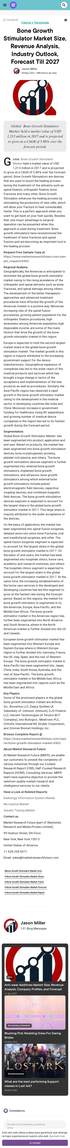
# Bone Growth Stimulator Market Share (24, 876)
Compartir (12, 19)
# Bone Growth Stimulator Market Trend (24, 882)
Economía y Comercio (19, 1025)
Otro (10, 977)
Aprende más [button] (57, 1136)
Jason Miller (29, 69)
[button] (64, 5)
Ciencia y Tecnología (35, 22)
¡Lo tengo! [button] (35, 1142)
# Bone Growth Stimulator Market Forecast (26, 887)
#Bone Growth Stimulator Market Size (23, 871)
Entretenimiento (16, 1074)
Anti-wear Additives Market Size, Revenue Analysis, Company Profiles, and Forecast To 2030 (34, 989)
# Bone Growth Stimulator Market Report (25, 892)
